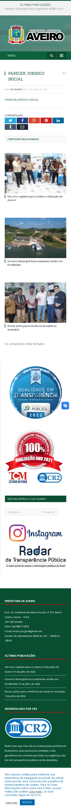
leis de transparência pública (21, 760)
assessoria (30, 750)
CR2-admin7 (16, 89)
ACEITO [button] (27, 802)
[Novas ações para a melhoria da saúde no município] (35, 302)
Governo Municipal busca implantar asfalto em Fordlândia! (36, 8)
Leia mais (35, 791)
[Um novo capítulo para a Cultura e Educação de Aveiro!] (35, 173)
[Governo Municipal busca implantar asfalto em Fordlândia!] (35, 238)
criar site (28, 746)
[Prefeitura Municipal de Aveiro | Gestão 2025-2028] (35, 34)
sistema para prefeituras (51, 746)
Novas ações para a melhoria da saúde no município (35, 691)
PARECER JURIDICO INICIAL (22, 99)
